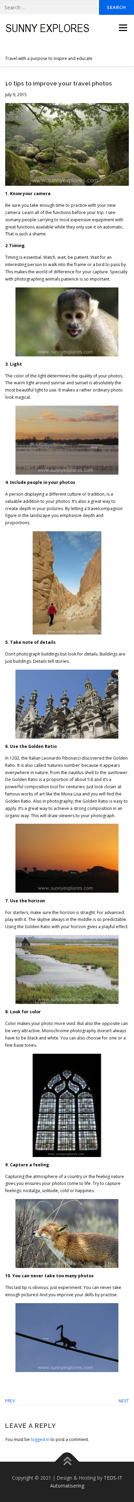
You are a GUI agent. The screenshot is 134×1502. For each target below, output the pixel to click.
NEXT (124, 1401)
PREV (10, 1401)
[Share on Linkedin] (39, 1381)
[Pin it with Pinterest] (29, 1381)
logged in (40, 1439)
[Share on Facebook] (9, 1381)
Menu (122, 28)
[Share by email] (49, 1381)
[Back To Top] (67, 1461)
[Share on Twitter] (19, 1381)
